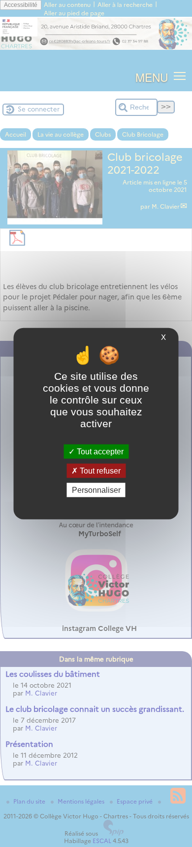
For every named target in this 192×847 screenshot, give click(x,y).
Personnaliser (96, 490)
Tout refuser (99, 470)
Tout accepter (99, 451)
